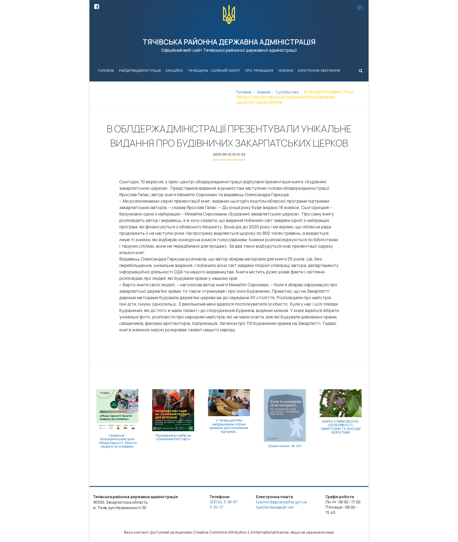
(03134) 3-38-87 (223, 502)
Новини (285, 70)
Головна (106, 70)
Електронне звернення (319, 70)
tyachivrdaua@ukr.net (275, 507)
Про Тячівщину (259, 70)
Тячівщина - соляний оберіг (214, 70)
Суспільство (287, 92)
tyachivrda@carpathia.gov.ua (281, 502)
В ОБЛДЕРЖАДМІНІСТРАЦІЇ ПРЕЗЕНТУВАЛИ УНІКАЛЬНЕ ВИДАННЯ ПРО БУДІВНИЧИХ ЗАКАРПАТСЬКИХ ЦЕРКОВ (295, 97)
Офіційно (174, 70)
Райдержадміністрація (140, 70)
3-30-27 (216, 507)
